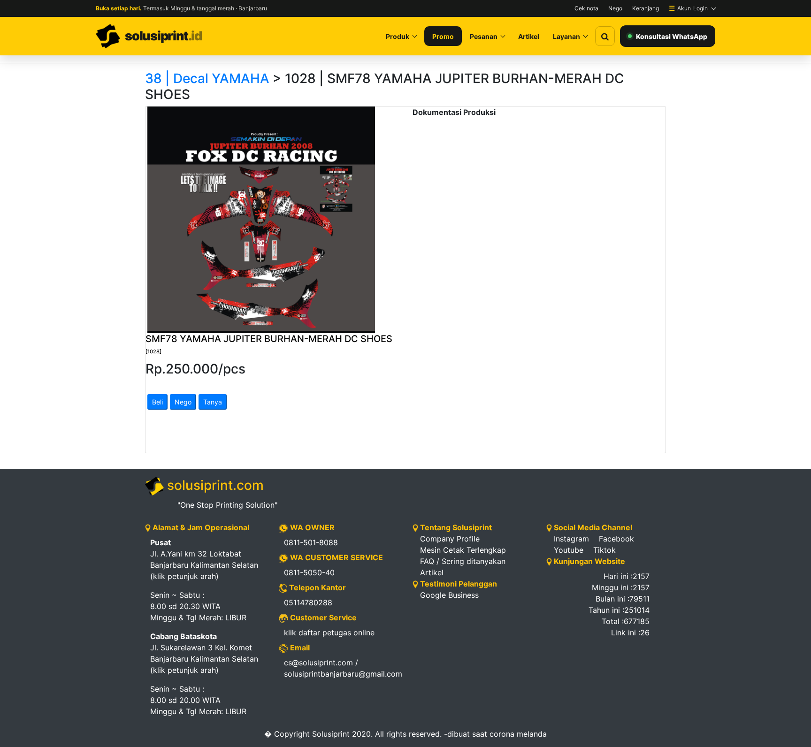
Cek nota (586, 8)
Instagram (571, 538)
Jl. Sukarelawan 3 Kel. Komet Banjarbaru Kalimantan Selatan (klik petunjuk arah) (204, 653)
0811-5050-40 (309, 572)
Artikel (528, 36)
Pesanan (483, 36)
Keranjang (645, 8)
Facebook (616, 538)
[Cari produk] (605, 36)
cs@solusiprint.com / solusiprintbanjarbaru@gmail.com (341, 668)
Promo (443, 36)
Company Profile (450, 538)
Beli (157, 402)
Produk (397, 36)
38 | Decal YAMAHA (207, 78)
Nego (615, 8)
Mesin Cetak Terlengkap (463, 550)
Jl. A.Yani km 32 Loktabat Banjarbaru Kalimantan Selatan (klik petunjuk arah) (204, 559)
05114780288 (308, 602)
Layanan (566, 36)
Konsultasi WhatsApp (671, 36)
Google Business (449, 595)
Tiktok (604, 550)
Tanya (212, 402)
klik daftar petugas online (329, 632)
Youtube (568, 550)
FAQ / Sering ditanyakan (462, 561)
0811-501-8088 (311, 542)
